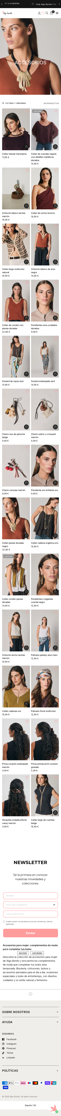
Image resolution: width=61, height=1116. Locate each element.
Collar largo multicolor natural (13, 271)
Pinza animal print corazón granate (44, 765)
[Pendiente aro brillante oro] (45, 466)
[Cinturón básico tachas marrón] (16, 188)
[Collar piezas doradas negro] (16, 518)
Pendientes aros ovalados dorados (44, 327)
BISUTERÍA (23, 953)
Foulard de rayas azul (13, 381)
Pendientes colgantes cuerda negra (42, 601)
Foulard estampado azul (43, 381)
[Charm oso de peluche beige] (16, 409)
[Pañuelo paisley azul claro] (45, 630)
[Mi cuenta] (39, 13)
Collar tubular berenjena (14, 153)
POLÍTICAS (10, 1070)
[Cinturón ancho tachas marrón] (16, 630)
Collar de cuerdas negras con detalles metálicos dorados (43, 157)
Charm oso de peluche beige (13, 436)
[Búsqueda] (47, 13)
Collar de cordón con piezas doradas (12, 327)
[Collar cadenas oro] (16, 686)
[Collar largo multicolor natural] (16, 244)
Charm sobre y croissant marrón (43, 436)
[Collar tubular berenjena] (16, 129)
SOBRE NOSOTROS (16, 1012)
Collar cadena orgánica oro (44, 543)
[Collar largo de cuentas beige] (45, 795)
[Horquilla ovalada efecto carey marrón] (16, 795)
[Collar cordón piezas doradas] (16, 574)
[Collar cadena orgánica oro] (45, 518)
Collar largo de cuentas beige (42, 822)
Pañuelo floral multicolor (43, 711)
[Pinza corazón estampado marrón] (16, 739)
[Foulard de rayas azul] (16, 357)
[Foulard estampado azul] (45, 357)
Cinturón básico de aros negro (43, 271)
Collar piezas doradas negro (13, 545)
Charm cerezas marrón (13, 490)
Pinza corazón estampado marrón (15, 765)
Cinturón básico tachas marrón (13, 215)
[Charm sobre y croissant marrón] (45, 409)
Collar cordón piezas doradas (12, 601)
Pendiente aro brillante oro (44, 490)
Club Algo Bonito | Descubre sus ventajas (29, 4)
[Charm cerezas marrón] (16, 466)
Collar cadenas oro (11, 711)
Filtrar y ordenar (16, 103)
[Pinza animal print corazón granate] (45, 739)
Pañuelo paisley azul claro (44, 655)
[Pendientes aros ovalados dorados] (45, 300)
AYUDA (7, 1022)
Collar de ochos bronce (43, 213)
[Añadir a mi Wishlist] (27, 111)
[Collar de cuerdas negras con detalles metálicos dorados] (45, 129)
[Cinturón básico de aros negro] (45, 244)
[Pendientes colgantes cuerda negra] (45, 574)
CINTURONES (37, 953)
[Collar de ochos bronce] (45, 188)
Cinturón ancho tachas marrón (13, 657)
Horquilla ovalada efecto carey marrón (14, 822)
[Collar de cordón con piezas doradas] (16, 300)
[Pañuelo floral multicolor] (45, 686)
